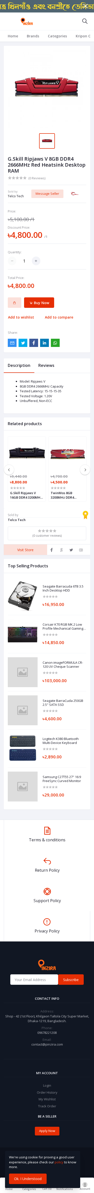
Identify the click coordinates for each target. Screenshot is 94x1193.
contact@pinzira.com (47, 1044)
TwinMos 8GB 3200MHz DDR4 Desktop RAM (62, 495)
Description (19, 365)
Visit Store (25, 549)
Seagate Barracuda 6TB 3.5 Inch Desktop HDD (63, 588)
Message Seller (47, 193)
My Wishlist (47, 1099)
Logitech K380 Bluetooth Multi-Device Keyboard (61, 741)
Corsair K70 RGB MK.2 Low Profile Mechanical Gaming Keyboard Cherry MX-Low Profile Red (63, 626)
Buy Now (41, 302)
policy (59, 1162)
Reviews (46, 365)
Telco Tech (16, 196)
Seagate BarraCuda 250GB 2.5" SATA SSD (63, 703)
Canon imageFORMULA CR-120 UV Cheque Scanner (63, 664)
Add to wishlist (21, 317)
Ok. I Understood (28, 1178)
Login (47, 1085)
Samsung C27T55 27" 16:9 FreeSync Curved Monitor (62, 779)
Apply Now (47, 1130)
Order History (47, 1092)
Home (13, 36)
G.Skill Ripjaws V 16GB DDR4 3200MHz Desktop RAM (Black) (26, 495)
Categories (57, 36)
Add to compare (59, 317)
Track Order (47, 1106)
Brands (33, 36)
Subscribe (71, 979)
